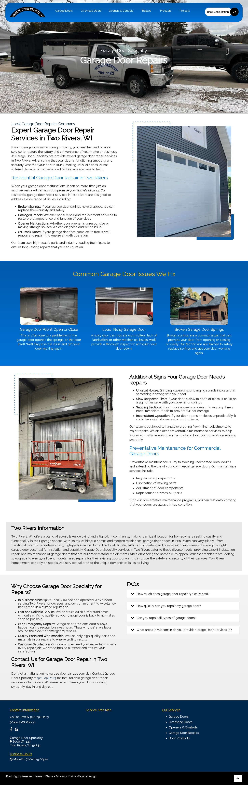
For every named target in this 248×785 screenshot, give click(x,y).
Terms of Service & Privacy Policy (55, 776)
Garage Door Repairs (184, 733)
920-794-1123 (46, 678)
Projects (185, 10)
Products (165, 10)
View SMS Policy (23, 722)
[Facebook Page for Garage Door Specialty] (11, 729)
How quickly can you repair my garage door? (167, 606)
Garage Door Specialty (26, 738)
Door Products (179, 738)
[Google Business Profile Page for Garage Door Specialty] (16, 729)
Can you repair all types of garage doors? (165, 618)
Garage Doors (64, 10)
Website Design (86, 776)
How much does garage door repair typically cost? (172, 594)
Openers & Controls (121, 10)
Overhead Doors (91, 10)
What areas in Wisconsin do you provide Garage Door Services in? (183, 630)
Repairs (146, 10)
